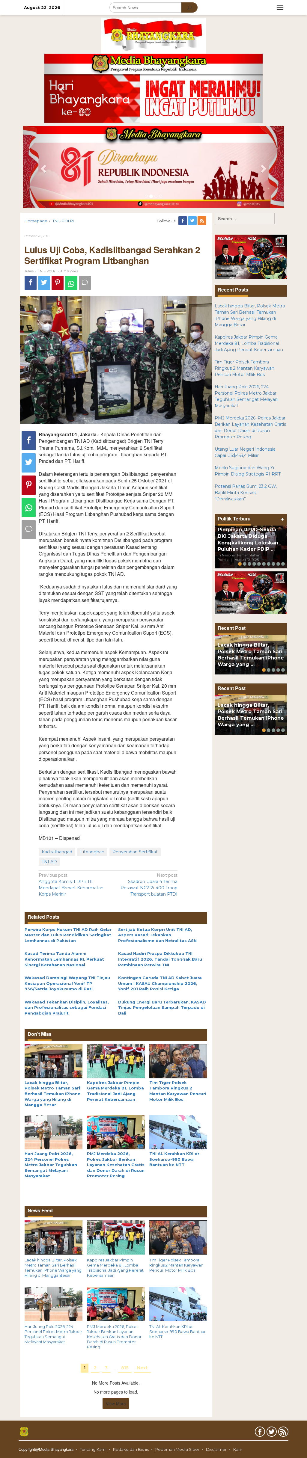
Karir (237, 1449)
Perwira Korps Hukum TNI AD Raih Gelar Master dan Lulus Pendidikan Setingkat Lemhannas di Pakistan (68, 935)
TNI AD (49, 861)
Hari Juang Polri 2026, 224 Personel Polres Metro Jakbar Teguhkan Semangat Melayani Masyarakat (51, 1164)
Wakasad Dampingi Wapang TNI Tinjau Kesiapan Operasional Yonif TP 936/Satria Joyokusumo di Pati (67, 983)
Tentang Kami (93, 1449)
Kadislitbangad (57, 852)
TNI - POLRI (47, 271)
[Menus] (280, 7)
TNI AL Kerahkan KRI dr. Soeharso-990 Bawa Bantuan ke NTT (175, 1159)
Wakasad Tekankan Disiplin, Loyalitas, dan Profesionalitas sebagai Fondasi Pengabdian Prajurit (67, 1007)
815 (125, 1368)
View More (116, 1403)
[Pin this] (58, 283)
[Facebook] (183, 221)
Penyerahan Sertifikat (135, 852)
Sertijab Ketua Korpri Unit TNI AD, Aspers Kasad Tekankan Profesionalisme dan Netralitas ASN (157, 935)
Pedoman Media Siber (177, 1449)
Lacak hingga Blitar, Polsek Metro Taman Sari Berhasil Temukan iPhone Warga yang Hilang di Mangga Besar (52, 1093)
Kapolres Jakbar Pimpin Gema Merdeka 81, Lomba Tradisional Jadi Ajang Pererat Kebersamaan (115, 1268)
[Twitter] (193, 221)
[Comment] (85, 283)
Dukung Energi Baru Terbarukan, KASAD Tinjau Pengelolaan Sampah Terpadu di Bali (162, 1007)
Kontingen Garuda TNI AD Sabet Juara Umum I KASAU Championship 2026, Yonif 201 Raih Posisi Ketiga (160, 983)
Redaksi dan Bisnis (131, 1449)
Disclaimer (216, 1449)
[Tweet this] (44, 283)
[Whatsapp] (71, 283)
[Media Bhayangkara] (153, 35)
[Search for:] (245, 218)
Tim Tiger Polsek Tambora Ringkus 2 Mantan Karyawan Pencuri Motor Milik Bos (176, 1265)
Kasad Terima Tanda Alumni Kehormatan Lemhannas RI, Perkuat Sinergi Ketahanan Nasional (64, 959)
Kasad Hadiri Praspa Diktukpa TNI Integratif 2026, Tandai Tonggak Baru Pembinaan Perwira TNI (160, 959)
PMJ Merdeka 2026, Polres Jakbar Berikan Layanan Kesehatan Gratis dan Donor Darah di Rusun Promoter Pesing (116, 1164)
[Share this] (31, 283)
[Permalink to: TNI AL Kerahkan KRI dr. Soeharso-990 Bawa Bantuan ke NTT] (178, 1131)
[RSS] (202, 221)
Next (142, 1368)
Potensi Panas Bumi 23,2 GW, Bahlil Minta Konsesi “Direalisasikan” (246, 493)
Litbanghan (92, 852)
